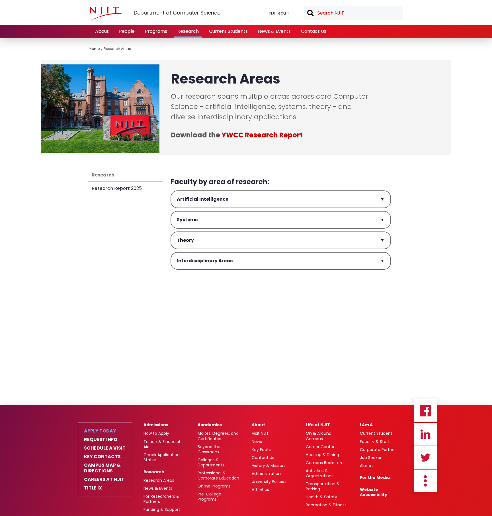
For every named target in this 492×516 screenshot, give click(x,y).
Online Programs (214, 486)
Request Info (100, 439)
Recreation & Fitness (326, 504)
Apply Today (100, 431)
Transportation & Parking (323, 486)
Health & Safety (321, 496)
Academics (210, 424)
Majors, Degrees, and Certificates (218, 436)
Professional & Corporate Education (218, 475)
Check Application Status (162, 457)
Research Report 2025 (117, 188)
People (127, 31)
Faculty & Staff (375, 441)
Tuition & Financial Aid (162, 444)
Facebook (425, 410)
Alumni (367, 465)
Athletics (260, 489)
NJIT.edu (277, 13)
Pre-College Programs (209, 496)
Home (94, 48)
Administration (266, 473)
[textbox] (353, 13)
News (257, 441)
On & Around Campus (318, 436)
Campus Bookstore (325, 462)
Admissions (156, 424)
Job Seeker (371, 457)
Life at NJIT (318, 424)
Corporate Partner (378, 449)
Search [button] (310, 13)
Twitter (425, 457)
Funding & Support (162, 509)
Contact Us (313, 31)
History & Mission (268, 465)
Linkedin (425, 434)
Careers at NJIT (104, 479)
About (102, 31)
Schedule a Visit (105, 448)
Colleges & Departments (211, 462)
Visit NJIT (260, 433)
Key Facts (261, 449)
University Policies (269, 481)
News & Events (274, 31)
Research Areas (117, 48)
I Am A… (368, 424)
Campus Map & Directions (102, 468)
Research (188, 31)
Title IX (93, 488)
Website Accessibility (373, 492)
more (425, 481)
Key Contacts (102, 457)
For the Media (375, 477)
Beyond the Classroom (209, 449)
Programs (156, 31)
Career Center (320, 446)
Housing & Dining (322, 454)
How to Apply (156, 433)
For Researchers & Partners (161, 499)
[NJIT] (105, 14)
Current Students (228, 31)
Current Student (376, 433)
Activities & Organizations (319, 473)
